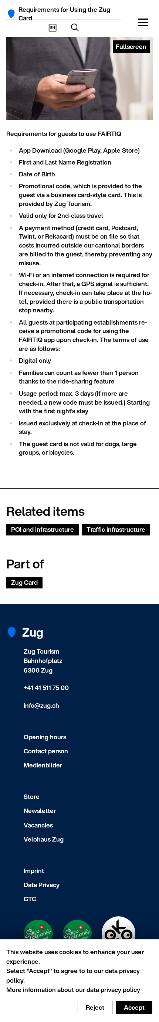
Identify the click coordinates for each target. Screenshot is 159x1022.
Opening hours (45, 736)
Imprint (34, 870)
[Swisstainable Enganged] (38, 934)
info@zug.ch (41, 705)
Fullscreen (131, 46)
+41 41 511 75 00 (46, 687)
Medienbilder (43, 765)
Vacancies (38, 825)
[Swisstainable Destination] (77, 935)
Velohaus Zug (44, 839)
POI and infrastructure (42, 529)
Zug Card (24, 582)
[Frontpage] (11, 14)
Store (32, 796)
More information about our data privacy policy (73, 989)
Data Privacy (42, 884)
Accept (134, 1007)
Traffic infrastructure (116, 529)
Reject (95, 1007)
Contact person (46, 751)
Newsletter (40, 810)
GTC (30, 898)
